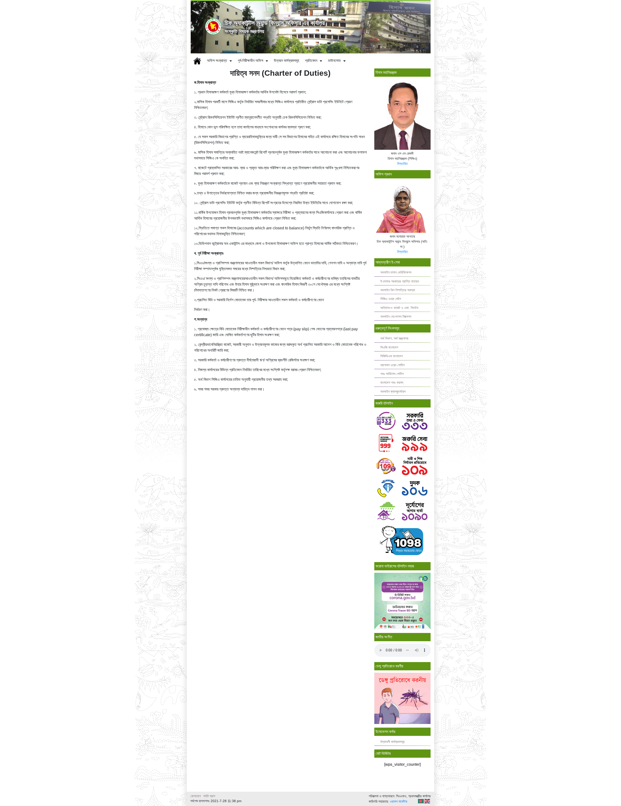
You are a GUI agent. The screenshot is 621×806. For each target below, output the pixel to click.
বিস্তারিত (402, 164)
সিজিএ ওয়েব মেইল (390, 299)
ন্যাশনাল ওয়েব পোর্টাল (392, 365)
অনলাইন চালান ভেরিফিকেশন (395, 272)
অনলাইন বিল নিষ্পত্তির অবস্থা (397, 290)
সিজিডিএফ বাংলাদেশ (391, 356)
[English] (427, 801)
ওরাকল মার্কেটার (398, 801)
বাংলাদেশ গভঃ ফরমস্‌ (391, 382)
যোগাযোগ (195, 796)
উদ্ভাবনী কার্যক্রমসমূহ (392, 742)
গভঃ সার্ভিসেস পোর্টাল (392, 374)
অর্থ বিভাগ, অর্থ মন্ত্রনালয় (394, 338)
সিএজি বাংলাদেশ (389, 347)
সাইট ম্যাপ (209, 796)
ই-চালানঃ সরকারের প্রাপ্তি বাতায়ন (399, 281)
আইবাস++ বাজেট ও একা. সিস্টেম (399, 308)
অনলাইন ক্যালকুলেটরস (393, 391)
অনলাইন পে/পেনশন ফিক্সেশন (395, 316)
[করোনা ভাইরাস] (402, 600)
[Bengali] (421, 801)
